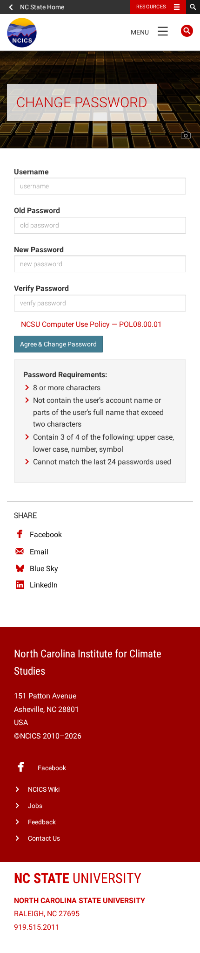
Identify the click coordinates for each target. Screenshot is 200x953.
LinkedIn (44, 584)
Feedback (42, 822)
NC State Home (42, 7)
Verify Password (41, 288)
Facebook (46, 534)
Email (39, 551)
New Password (39, 249)
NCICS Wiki (44, 790)
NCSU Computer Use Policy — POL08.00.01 (91, 324)
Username (31, 171)
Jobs (35, 806)
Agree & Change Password (58, 344)
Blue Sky (44, 568)
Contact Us (44, 839)
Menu (149, 30)
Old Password (37, 210)
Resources (151, 7)
